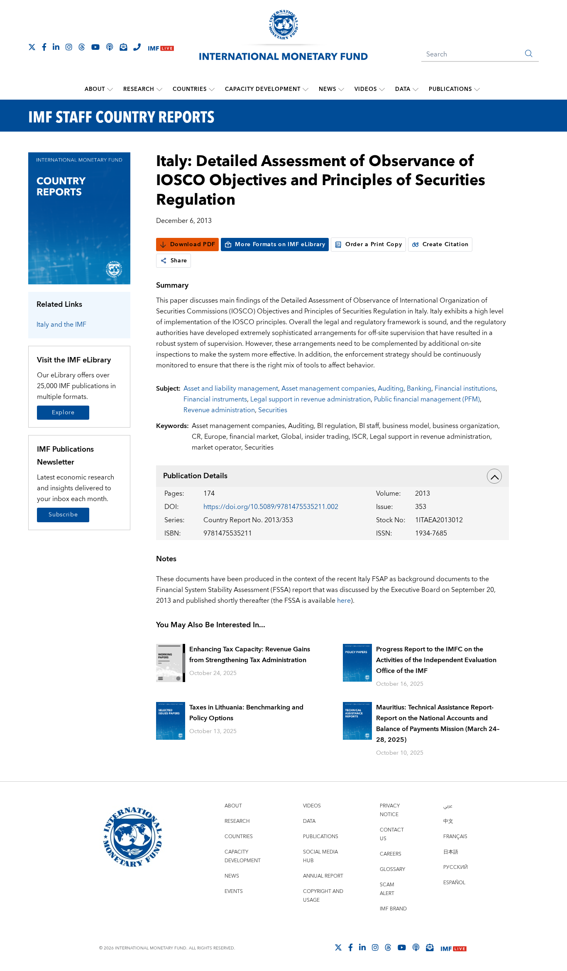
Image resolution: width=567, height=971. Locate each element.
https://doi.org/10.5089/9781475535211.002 (270, 507)
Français (455, 836)
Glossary (392, 869)
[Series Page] (79, 217)
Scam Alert (387, 889)
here (344, 601)
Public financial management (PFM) (427, 399)
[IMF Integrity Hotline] (137, 47)
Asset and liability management (230, 388)
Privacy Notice (390, 810)
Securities (272, 410)
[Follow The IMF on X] (32, 47)
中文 (448, 821)
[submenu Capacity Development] (305, 89)
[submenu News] (341, 89)
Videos (365, 89)
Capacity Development (263, 89)
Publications (450, 89)
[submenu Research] (159, 89)
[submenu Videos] (382, 89)
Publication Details (195, 476)
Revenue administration (219, 410)
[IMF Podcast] (109, 47)
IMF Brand (393, 909)
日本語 (450, 852)
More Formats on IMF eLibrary (280, 244)
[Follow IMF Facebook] (44, 47)
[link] (163, 260)
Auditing (390, 388)
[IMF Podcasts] (416, 947)
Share (179, 261)
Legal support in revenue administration (310, 399)
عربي (447, 806)
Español (454, 882)
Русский (455, 867)
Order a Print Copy (373, 244)
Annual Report (323, 876)
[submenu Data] (415, 89)
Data (403, 89)
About (95, 89)
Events (234, 891)
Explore (63, 413)
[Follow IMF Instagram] (69, 47)
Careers (390, 854)
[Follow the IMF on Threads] (81, 47)
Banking (419, 388)
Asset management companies (327, 388)
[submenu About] (110, 89)
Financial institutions (465, 388)
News (327, 89)
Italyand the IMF (61, 324)
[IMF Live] (161, 47)
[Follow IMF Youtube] (95, 47)
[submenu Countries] (212, 89)
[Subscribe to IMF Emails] (123, 47)
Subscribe (63, 515)
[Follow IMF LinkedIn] (56, 47)
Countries (190, 89)
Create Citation (446, 244)
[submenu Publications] (477, 89)
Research (138, 89)
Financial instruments (215, 399)
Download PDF (192, 244)
